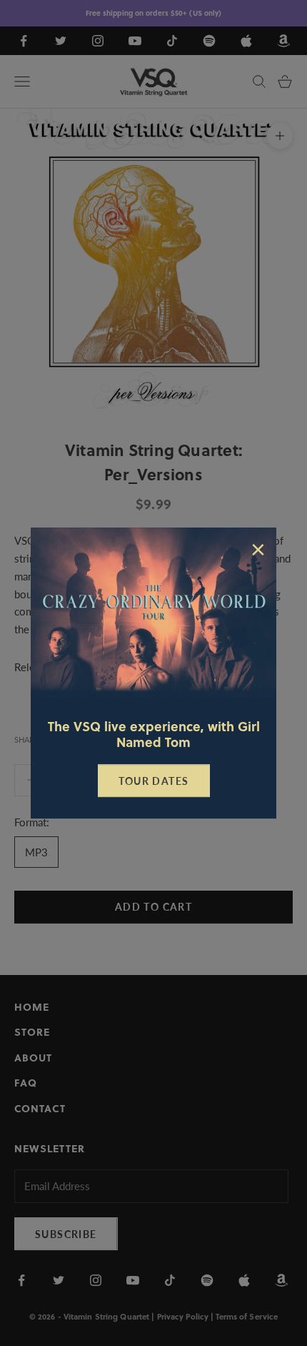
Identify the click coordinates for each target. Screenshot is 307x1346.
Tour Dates (154, 781)
